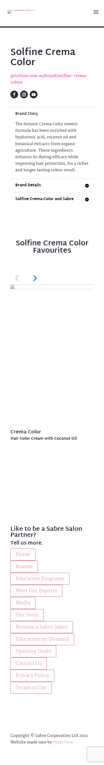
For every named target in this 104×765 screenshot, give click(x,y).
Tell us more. (26, 543)
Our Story (27, 615)
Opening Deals (33, 651)
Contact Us (29, 663)
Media (23, 603)
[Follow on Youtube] (33, 94)
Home (23, 554)
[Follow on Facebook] (14, 94)
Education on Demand (42, 639)
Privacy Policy (32, 675)
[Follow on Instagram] (24, 94)
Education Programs (40, 579)
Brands (24, 566)
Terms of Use (31, 688)
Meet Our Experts (36, 591)
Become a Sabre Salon (42, 627)
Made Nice (63, 742)
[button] (16, 278)
